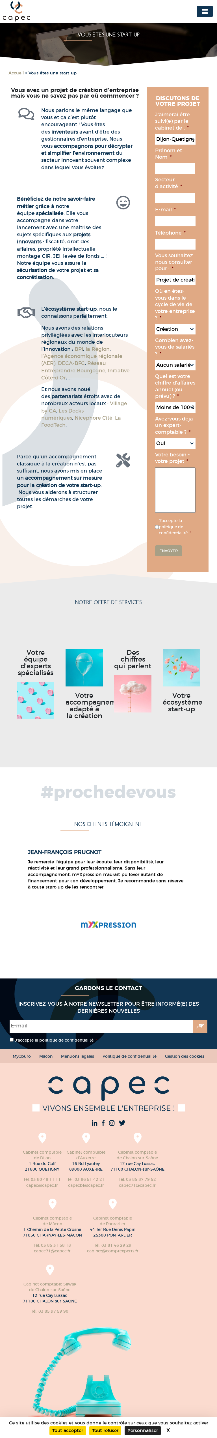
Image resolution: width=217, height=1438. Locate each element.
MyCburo (22, 1056)
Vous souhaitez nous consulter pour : (174, 262)
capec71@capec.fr (137, 1185)
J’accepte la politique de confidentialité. (175, 526)
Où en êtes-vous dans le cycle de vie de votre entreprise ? (175, 304)
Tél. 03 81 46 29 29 (112, 1245)
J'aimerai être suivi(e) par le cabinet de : (172, 121)
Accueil (16, 73)
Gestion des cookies (184, 1056)
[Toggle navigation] (205, 11)
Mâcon (46, 1056)
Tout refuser (105, 1430)
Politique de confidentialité (130, 1056)
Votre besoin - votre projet (172, 458)
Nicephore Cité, (94, 418)
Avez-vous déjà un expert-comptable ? (174, 425)
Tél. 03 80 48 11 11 (42, 1179)
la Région (98, 349)
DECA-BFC (71, 363)
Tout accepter (67, 1430)
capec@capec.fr (42, 1185)
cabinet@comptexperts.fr (112, 1251)
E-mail (165, 210)
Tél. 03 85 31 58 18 (52, 1245)
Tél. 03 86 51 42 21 (86, 1179)
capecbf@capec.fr (86, 1185)
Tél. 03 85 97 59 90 (49, 1311)
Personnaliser (142, 1430)
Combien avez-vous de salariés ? (174, 347)
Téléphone (170, 233)
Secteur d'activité (168, 183)
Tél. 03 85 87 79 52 (137, 1179)
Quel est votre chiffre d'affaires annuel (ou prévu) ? (175, 386)
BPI (79, 349)
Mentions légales (77, 1056)
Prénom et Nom (168, 153)
